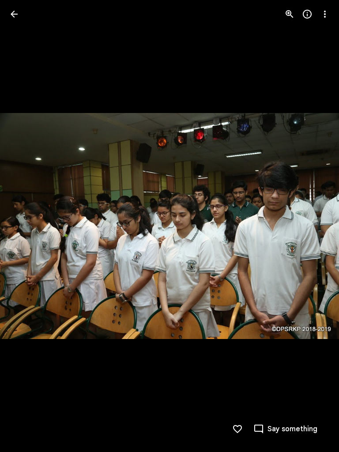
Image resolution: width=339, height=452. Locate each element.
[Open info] (307, 14)
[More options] (325, 14)
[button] (24, 226)
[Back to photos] (14, 14)
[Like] (237, 429)
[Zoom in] (289, 14)
